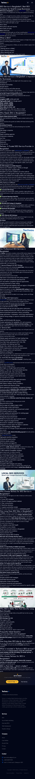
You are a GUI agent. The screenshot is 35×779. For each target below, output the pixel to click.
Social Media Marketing (7, 720)
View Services (24, 682)
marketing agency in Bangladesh (22, 150)
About (3, 737)
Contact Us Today (11, 682)
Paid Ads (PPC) (5, 723)
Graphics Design (6, 729)
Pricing (3, 746)
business (30, 516)
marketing (12, 570)
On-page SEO (3, 300)
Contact (4, 749)
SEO (3, 717)
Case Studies (5, 740)
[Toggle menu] (32, 2)
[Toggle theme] (27, 2)
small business (22, 11)
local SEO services (8, 362)
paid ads (7, 669)
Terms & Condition (10, 773)
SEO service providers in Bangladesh (26, 184)
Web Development (6, 726)
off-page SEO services (7, 435)
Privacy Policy (19, 773)
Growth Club (5, 743)
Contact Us (26, 773)
